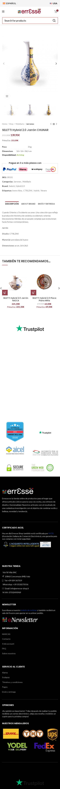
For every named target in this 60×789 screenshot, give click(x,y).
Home (4, 124)
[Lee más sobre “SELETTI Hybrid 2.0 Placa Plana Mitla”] (33, 292)
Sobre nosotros (9, 653)
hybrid (36, 190)
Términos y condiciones (12, 682)
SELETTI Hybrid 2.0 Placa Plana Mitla (44, 299)
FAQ (4, 648)
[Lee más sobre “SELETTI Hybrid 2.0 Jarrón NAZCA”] (5, 292)
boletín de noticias (29, 610)
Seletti (12, 186)
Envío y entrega (46, 203)
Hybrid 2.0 (20, 186)
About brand (28, 203)
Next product (56, 124)
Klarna (5, 672)
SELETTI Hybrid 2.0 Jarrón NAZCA (15, 299)
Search (54, 20)
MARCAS (6, 634)
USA (54, 3)
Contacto (6, 639)
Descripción (12, 203)
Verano (44, 190)
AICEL (51, 533)
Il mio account (8, 644)
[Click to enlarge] (7, 96)
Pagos (5, 687)
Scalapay (6, 677)
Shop (11, 124)
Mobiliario (20, 124)
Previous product (51, 124)
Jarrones (30, 124)
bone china (17, 190)
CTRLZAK (27, 190)
